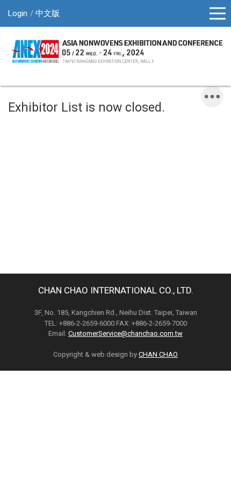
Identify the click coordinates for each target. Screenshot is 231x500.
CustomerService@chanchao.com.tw (125, 333)
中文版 (47, 13)
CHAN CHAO (158, 354)
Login (17, 13)
